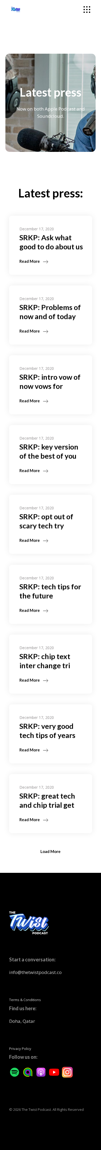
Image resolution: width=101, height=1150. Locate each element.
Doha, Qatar (22, 1021)
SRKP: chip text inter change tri (44, 661)
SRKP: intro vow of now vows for (50, 381)
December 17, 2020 (36, 228)
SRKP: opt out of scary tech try (46, 521)
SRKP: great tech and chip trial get (47, 800)
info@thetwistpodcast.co (35, 972)
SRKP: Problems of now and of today (50, 312)
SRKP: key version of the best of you (48, 451)
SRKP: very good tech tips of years (47, 730)
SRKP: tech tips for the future (50, 591)
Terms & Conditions (25, 999)
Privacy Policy (20, 1048)
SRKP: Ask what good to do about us (51, 242)
